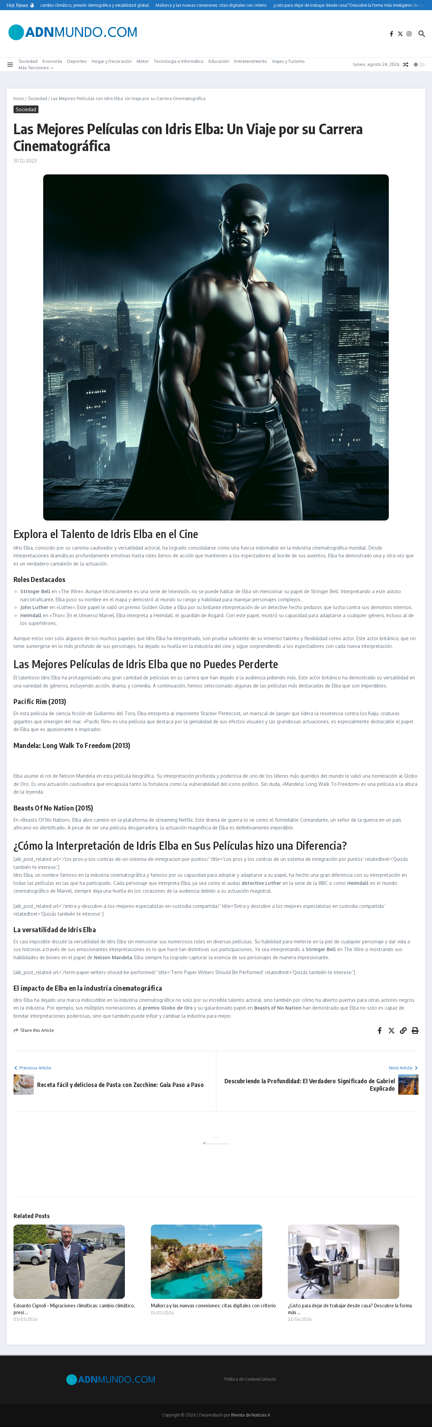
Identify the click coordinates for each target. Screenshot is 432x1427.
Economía (52, 61)
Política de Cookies (241, 1379)
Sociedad (28, 61)
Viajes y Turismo (288, 61)
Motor (143, 61)
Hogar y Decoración (112, 61)
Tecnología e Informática (179, 61)
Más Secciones (34, 67)
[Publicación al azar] (405, 64)
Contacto (267, 1379)
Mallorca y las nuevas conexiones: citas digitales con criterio (213, 1305)
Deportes (77, 61)
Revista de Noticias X (250, 1415)
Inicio (19, 98)
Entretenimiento (250, 61)
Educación (219, 61)
